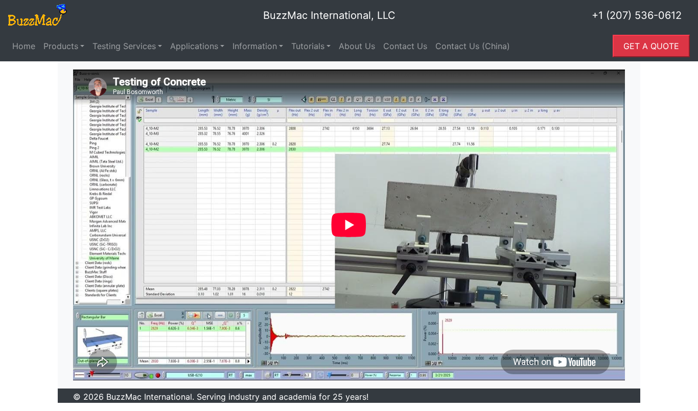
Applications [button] (194, 46)
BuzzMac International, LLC (329, 15)
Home (23, 46)
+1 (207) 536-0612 (637, 15)
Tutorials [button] (307, 46)
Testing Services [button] (124, 46)
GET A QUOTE (651, 46)
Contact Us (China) (472, 46)
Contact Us (405, 46)
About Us (357, 46)
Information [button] (254, 46)
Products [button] (60, 46)
